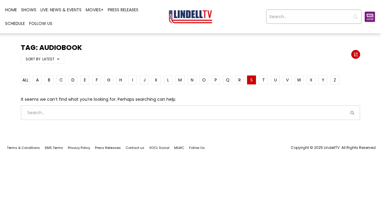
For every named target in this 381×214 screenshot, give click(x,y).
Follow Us (40, 23)
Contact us (135, 147)
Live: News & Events (61, 10)
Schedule (15, 23)
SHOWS (28, 10)
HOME (11, 10)
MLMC (179, 147)
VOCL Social (159, 147)
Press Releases (123, 10)
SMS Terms (54, 147)
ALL (25, 80)
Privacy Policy (79, 147)
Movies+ (95, 10)
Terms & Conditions (23, 147)
